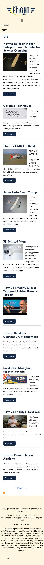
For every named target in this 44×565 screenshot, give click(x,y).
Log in (8, 558)
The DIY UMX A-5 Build (19, 146)
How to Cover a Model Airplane (18, 456)
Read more (9, 94)
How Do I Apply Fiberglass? (21, 412)
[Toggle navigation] (22, 20)
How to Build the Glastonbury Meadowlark (20, 334)
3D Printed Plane (15, 241)
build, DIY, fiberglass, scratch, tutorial (17, 369)
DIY (5, 36)
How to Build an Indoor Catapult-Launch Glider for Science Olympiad (21, 47)
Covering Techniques (17, 105)
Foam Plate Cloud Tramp (20, 192)
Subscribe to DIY (4, 493)
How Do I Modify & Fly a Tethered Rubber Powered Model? (21, 291)
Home (6, 25)
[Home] (21, 10)
